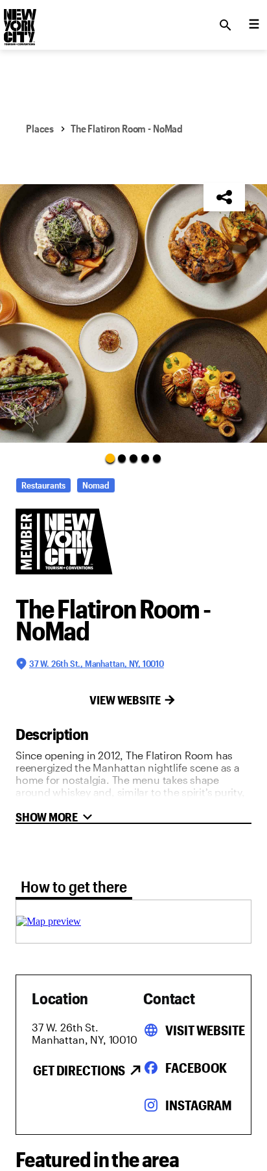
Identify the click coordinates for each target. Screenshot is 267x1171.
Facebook (196, 1067)
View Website (125, 700)
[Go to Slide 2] (122, 458)
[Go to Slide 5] (157, 458)
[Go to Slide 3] (133, 458)
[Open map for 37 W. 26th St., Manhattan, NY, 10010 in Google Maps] (48, 921)
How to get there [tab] (74, 886)
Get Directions (79, 1070)
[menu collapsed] (254, 25)
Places (40, 128)
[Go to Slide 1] (110, 457)
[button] (133, 313)
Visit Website (204, 1030)
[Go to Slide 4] (145, 458)
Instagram (198, 1105)
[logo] (19, 21)
